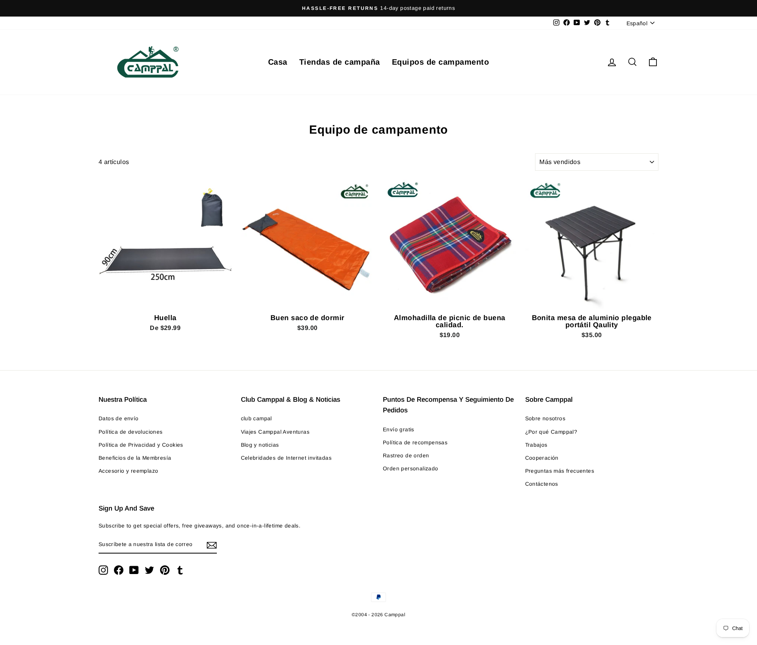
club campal (256, 418)
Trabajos (536, 445)
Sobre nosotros (545, 418)
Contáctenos (541, 484)
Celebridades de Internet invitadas (286, 458)
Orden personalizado (410, 469)
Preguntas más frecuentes (560, 471)
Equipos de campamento (440, 62)
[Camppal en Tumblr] (180, 570)
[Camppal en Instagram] (103, 570)
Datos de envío (119, 418)
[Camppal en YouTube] (134, 570)
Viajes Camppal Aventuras (275, 432)
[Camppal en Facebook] (118, 570)
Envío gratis (398, 429)
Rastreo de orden (406, 456)
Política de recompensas (415, 443)
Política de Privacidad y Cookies (141, 445)
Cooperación (542, 458)
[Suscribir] (212, 545)
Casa (277, 62)
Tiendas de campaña (339, 62)
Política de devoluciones (131, 432)
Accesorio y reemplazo (128, 471)
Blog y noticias (260, 445)
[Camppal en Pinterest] (165, 570)
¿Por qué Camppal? (551, 432)
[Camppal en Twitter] (149, 570)
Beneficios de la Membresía (135, 458)
